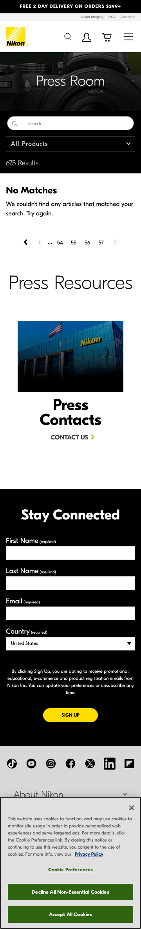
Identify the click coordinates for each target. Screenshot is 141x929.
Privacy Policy (89, 854)
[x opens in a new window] (90, 763)
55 (73, 242)
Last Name (31, 571)
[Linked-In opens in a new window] (110, 763)
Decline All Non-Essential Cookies (70, 892)
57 (100, 242)
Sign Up (79, 715)
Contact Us (69, 437)
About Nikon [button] (38, 794)
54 (60, 242)
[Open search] (67, 36)
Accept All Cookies (70, 914)
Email (23, 601)
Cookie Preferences (70, 870)
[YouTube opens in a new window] (31, 763)
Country (26, 631)
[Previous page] (26, 242)
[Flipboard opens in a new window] (129, 763)
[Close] (131, 807)
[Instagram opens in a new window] (51, 763)
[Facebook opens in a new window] (70, 763)
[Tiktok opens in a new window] (12, 763)
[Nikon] (17, 36)
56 (87, 242)
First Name (31, 541)
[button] (10, 6)
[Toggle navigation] (128, 36)
